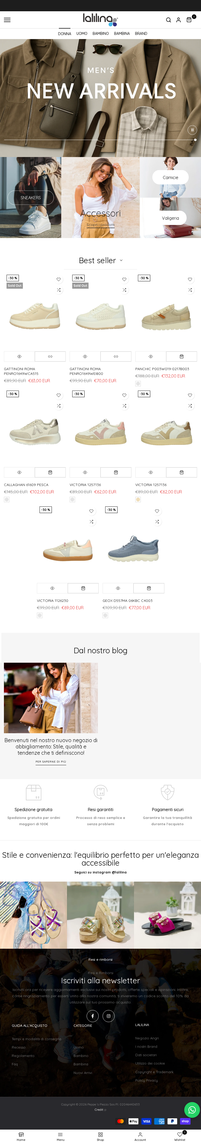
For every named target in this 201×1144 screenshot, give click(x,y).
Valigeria (170, 217)
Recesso (19, 1047)
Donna (79, 1039)
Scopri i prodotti (101, 225)
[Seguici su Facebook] (93, 1016)
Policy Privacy (146, 1080)
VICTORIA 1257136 (85, 484)
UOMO (81, 33)
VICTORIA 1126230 (52, 600)
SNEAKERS (31, 197)
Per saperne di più (51, 761)
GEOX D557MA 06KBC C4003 (128, 600)
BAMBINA (122, 33)
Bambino (81, 1056)
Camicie (170, 177)
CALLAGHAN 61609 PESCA (26, 484)
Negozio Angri (147, 1038)
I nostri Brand (146, 1046)
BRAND (141, 33)
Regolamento (23, 1056)
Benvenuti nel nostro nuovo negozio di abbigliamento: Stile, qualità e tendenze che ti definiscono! (51, 746)
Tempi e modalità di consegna (36, 1039)
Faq (15, 1064)
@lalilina (119, 872)
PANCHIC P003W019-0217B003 (162, 368)
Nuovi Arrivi (83, 1073)
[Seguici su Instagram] (109, 1016)
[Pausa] (192, 130)
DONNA (64, 33)
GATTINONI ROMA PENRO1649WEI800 (86, 371)
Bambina (81, 1064)
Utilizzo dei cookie (150, 1063)
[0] (189, 20)
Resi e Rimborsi (100, 973)
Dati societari (146, 1055)
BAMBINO (101, 33)
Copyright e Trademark (154, 1072)
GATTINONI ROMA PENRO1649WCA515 (21, 371)
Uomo (79, 1047)
